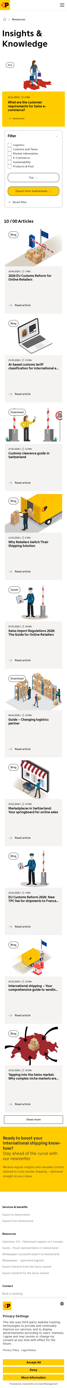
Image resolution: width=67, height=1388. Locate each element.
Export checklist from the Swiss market (26, 1266)
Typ (31, 177)
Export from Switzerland (31, 191)
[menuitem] (5, 20)
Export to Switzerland (16, 1214)
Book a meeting (12, 1293)
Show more (33, 1119)
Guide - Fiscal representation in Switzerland (30, 1248)
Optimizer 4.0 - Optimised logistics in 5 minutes (32, 1241)
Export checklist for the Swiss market (25, 1273)
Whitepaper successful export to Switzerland (30, 1254)
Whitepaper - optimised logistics (23, 1260)
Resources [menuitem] (18, 19)
